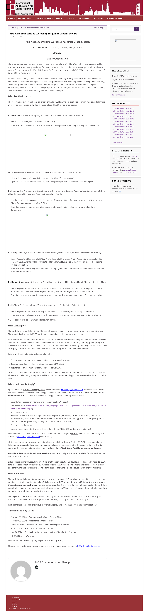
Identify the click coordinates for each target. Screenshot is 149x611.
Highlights (98, 18)
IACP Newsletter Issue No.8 (122, 132)
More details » (117, 142)
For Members (24, 18)
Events (59, 18)
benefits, (134, 156)
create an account (129, 172)
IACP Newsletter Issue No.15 (123, 113)
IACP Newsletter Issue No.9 (122, 129)
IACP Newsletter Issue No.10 (123, 127)
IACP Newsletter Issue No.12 (123, 121)
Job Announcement (115, 18)
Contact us (15, 598)
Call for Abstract (118, 95)
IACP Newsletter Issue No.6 (122, 137)
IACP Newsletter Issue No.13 (123, 119)
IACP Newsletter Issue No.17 (123, 108)
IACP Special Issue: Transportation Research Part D (31, 28)
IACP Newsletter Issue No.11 (123, 124)
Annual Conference (43, 18)
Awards (69, 18)
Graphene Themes (24, 608)
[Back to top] (144, 606)
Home (11, 18)
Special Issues (83, 18)
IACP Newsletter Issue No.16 (123, 111)
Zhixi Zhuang (98, 28)
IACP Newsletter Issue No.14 (123, 116)
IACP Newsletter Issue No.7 (122, 134)
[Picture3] (125, 49)
